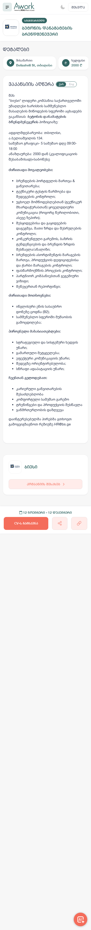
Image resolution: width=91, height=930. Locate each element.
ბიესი (30, 466)
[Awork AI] (80, 919)
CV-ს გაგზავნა (26, 523)
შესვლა (78, 7)
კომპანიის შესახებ (44, 484)
